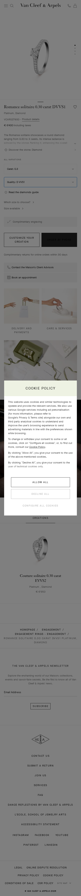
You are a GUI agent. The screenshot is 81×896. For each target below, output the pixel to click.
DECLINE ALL (40, 494)
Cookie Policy (37, 447)
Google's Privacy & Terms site (25, 417)
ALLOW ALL (40, 482)
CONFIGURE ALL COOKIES (40, 505)
